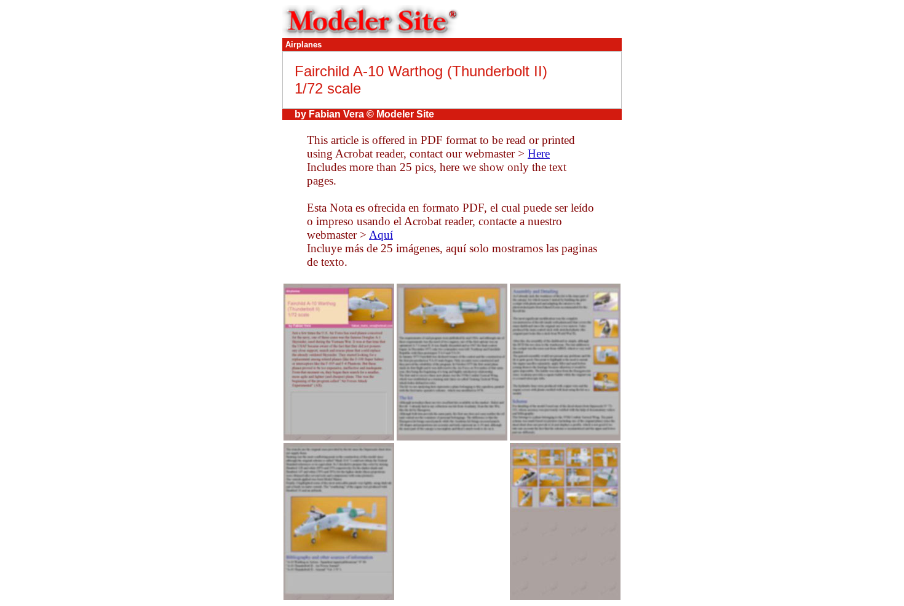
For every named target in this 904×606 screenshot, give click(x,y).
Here (539, 153)
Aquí (381, 234)
